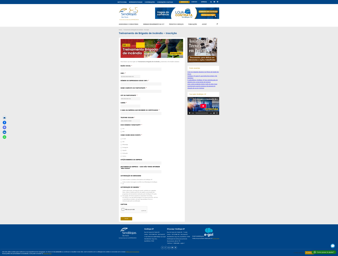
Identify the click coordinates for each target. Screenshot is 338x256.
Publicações (192, 24)
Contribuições (150, 2)
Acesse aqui (216, 238)
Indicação (125, 153)
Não (123, 131)
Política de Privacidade (132, 252)
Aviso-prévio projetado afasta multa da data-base (202, 84)
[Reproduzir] (190, 113)
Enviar (126, 219)
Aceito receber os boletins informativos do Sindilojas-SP (137, 179)
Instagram (125, 147)
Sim (123, 128)
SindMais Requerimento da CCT (153, 24)
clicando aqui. (47, 254)
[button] (324, 252)
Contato (194, 2)
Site (123, 141)
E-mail (124, 138)
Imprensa (204, 2)
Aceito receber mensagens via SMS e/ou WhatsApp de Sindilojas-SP (140, 183)
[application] (203, 106)
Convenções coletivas (165, 2)
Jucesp (204, 24)
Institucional (122, 2)
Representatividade (135, 2)
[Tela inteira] (217, 113)
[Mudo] (214, 113)
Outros (124, 156)
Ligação (124, 150)
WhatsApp (125, 144)
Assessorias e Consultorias (128, 24)
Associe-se (184, 2)
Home (120, 30)
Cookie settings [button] (299, 253)
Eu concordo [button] (309, 253)
